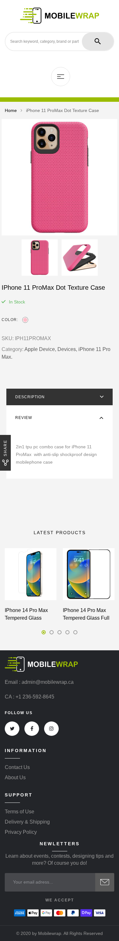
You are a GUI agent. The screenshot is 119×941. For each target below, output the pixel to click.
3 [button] (59, 632)
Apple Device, (40, 349)
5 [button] (75, 632)
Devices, (67, 349)
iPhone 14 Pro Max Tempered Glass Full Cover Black (86, 618)
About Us (15, 777)
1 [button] (44, 632)
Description (30, 397)
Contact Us (17, 767)
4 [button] (67, 632)
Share (5, 448)
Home (11, 110)
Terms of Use (19, 811)
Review (23, 417)
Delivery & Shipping (27, 822)
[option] (59, 177)
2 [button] (52, 632)
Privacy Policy (21, 832)
